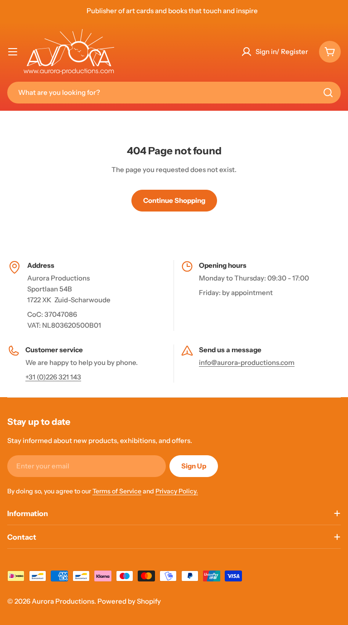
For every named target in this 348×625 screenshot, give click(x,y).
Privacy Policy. (176, 491)
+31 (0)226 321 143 (53, 377)
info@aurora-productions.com (247, 362)
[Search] (328, 92)
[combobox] (174, 92)
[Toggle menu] (12, 51)
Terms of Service (116, 491)
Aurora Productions (63, 601)
